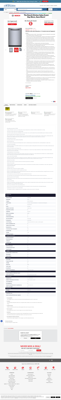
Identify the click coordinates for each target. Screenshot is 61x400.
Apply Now (12, 24)
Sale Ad (12, 374)
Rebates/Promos (12, 104)
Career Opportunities (12, 375)
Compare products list (49, 382)
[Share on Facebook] (53, 101)
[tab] (6, 105)
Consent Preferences (12, 385)
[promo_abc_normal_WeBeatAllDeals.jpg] (16, 51)
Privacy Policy (12, 378)
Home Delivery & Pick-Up (11, 381)
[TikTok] (56, 360)
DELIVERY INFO (7, 369)
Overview (6, 104)
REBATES (30, 369)
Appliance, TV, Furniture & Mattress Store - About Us (11, 383)
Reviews (25, 104)
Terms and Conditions (12, 379)
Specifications (19, 104)
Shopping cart (49, 378)
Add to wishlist (34, 98)
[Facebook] (50, 360)
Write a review (34, 29)
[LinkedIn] (54, 360)
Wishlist (49, 381)
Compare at (27, 85)
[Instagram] (52, 360)
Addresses (49, 375)
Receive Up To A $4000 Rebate (30, 95)
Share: (52, 101)
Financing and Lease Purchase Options (30, 378)
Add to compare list (36, 98)
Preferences (48, 397)
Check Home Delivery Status (30, 375)
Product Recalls (30, 379)
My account (49, 374)
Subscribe (38, 350)
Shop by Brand (12, 386)
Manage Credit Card (49, 379)
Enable (35, 338)
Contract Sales (30, 381)
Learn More (49, 24)
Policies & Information (12, 382)
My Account (55, 9)
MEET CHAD (53, 369)
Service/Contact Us (30, 374)
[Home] (4, 12)
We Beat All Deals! (31, 21)
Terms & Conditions (49, 356)
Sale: (26, 87)
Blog (11, 389)
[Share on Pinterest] (54, 101)
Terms (31, 354)
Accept (58, 397)
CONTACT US (46, 369)
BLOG (38, 369)
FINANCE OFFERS (15, 369)
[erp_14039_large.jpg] (15, 37)
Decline (53, 397)
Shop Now (45, 1)
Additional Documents (32, 104)
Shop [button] (6, 9)
